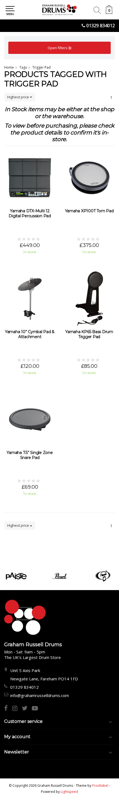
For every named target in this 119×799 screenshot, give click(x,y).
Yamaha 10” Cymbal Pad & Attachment (30, 334)
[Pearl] (60, 576)
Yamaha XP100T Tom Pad (89, 210)
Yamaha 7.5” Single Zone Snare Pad (30, 455)
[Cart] (109, 12)
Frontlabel (100, 785)
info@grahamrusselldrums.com (39, 695)
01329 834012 (100, 26)
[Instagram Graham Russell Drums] (17, 708)
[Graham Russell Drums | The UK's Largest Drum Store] (59, 9)
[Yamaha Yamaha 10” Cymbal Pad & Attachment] (29, 298)
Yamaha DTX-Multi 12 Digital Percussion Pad (30, 213)
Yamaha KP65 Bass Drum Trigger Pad (89, 334)
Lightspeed (69, 791)
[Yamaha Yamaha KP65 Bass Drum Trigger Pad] (89, 298)
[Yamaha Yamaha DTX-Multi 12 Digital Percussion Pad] (29, 178)
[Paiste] (16, 576)
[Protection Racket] (103, 576)
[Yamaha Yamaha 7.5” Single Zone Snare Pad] (29, 419)
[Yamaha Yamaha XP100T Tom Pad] (89, 178)
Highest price (18, 96)
